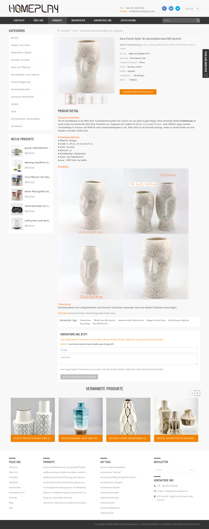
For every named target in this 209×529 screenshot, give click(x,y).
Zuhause (13, 467)
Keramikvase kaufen (110, 487)
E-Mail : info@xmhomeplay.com (173, 491)
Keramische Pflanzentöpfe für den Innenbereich (119, 477)
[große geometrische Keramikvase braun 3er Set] (176, 420)
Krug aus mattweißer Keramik (57, 497)
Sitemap (13, 497)
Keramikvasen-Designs (111, 482)
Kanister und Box (20, 59)
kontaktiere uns (102, 20)
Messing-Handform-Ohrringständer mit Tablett (38, 162)
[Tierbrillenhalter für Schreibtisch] (17, 209)
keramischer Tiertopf (110, 472)
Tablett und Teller (20, 45)
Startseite (19, 20)
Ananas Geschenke (109, 492)
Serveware (16, 126)
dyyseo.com (194, 524)
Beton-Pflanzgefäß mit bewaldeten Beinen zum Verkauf (38, 191)
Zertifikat (13, 482)
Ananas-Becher (107, 502)
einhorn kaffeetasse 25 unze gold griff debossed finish (65, 467)
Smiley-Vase (85, 320)
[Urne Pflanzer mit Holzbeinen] (17, 180)
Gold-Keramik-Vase (109, 497)
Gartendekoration (20, 89)
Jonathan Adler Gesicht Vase (131, 320)
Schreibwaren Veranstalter (25, 118)
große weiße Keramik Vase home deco (34, 438)
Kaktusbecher (107, 512)
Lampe (14, 104)
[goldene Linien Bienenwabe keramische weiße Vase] (128, 420)
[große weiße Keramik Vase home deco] (33, 420)
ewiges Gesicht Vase (156, 320)
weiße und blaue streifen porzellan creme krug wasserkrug (65, 472)
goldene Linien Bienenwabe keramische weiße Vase (129, 438)
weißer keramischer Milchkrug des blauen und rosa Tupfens (65, 477)
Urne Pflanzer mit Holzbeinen (38, 177)
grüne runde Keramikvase (112, 467)
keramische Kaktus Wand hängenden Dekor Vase (91, 313)
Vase (13, 111)
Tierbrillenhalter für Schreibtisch (38, 206)
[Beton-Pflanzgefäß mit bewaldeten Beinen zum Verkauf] (17, 195)
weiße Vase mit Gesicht (104, 320)
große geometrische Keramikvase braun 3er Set (177, 438)
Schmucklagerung (21, 81)
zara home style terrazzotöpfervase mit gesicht (91, 344)
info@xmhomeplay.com (137, 11)
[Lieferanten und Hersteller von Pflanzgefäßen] (17, 224)
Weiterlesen (30, 153)
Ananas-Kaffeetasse (110, 507)
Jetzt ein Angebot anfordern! (79, 376)
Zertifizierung (128, 20)
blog (11, 502)
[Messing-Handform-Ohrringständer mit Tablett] (17, 166)
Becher (15, 37)
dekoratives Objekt (21, 52)
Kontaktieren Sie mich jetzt (138, 91)
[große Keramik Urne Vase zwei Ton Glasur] (81, 420)
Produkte (57, 20)
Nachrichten (78, 20)
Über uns (38, 20)
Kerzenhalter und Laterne (25, 74)
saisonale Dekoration (22, 96)
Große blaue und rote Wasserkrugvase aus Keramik (65, 482)
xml (11, 507)
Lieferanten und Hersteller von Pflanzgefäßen (38, 220)
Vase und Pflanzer (21, 67)
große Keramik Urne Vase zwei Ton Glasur (82, 438)
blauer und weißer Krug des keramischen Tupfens (65, 492)
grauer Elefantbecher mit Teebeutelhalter (38, 147)
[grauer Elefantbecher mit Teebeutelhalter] (17, 151)
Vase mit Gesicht (100, 323)
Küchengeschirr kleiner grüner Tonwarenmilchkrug (65, 487)
